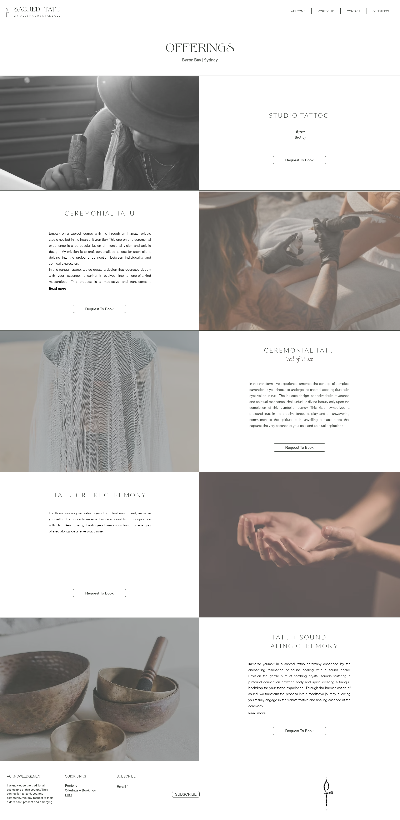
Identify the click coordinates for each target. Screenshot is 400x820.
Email (121, 787)
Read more (57, 288)
